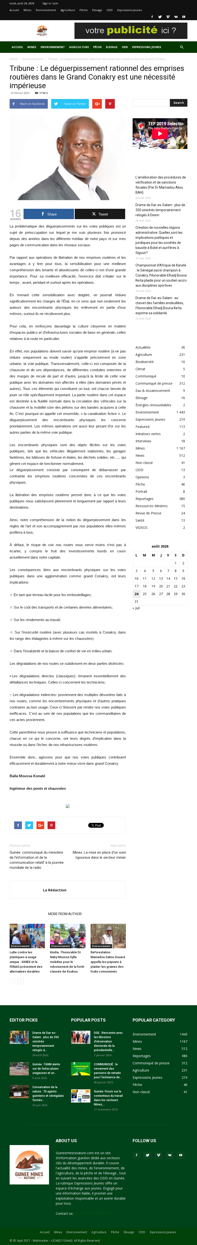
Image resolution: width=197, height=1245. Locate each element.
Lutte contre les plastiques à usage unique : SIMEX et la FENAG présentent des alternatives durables (26, 961)
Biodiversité (144, 361)
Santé (139, 520)
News (139, 455)
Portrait (141, 491)
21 (168, 586)
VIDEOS (141, 527)
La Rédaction (54, 890)
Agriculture (68, 10)
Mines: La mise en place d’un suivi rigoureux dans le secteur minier (99, 855)
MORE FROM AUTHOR (65, 914)
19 (153, 586)
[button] (181, 47)
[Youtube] (183, 16)
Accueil (14, 10)
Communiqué (145, 376)
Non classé (144, 462)
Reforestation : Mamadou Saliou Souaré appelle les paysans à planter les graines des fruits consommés (108, 961)
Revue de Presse (148, 513)
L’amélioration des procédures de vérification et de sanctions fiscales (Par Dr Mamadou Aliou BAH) (160, 184)
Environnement (46, 10)
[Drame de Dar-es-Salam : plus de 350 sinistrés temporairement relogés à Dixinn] (19, 1037)
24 (136, 594)
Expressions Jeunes (129, 10)
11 (145, 578)
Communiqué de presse (153, 383)
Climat (140, 369)
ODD (110, 10)
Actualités (143, 347)
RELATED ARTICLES (27, 914)
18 (145, 586)
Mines (27, 10)
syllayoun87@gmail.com (93, 1213)
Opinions (142, 477)
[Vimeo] (168, 16)
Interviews (143, 441)
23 (183, 586)
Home (14, 59)
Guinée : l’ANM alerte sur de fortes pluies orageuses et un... (46, 1069)
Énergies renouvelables (153, 405)
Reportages (144, 498)
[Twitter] (160, 16)
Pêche (84, 10)
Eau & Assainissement (152, 390)
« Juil (136, 608)
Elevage (97, 10)
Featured (142, 426)
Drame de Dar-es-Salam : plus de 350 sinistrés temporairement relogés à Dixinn (160, 210)
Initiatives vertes (148, 433)
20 (161, 586)
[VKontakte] (175, 16)
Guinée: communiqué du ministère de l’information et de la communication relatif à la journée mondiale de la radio (37, 860)
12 (153, 578)
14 (168, 578)
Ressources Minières (151, 506)
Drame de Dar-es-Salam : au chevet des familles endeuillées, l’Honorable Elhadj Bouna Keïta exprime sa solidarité (159, 305)
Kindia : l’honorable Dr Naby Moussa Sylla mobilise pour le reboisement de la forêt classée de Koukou (67, 961)
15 (176, 578)
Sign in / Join (50, 3)
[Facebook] (152, 16)
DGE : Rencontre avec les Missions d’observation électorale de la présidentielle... (108, 1041)
